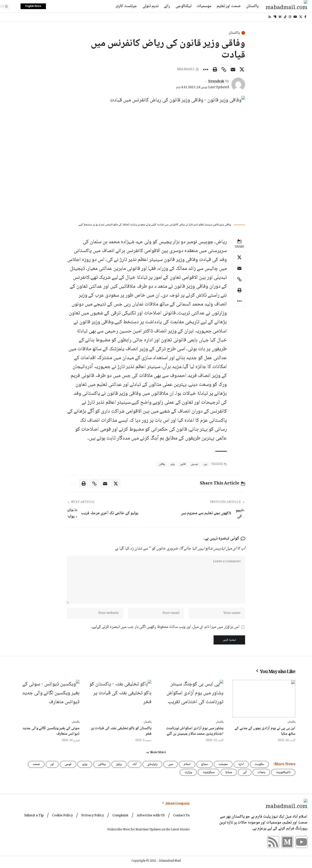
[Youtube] (301, 842)
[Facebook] (305, 16)
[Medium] (280, 16)
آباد (134, 764)
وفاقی (162, 464)
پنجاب (261, 772)
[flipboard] (275, 16)
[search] (15, 6)
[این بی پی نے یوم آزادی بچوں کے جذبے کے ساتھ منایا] (264, 699)
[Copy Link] (224, 69)
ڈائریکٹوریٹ (283, 772)
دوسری (194, 464)
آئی (245, 772)
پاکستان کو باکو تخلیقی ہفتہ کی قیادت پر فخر (121, 731)
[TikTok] (285, 16)
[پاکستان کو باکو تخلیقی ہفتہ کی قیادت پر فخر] (120, 699)
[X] (300, 16)
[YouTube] (295, 16)
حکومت (259, 764)
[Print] (215, 69)
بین (205, 464)
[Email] (233, 69)
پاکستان (234, 33)
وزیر (172, 464)
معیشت (223, 764)
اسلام (187, 764)
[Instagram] (290, 16)
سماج (204, 764)
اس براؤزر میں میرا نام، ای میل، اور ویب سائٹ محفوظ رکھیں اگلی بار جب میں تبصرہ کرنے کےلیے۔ (165, 627)
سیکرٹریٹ (209, 772)
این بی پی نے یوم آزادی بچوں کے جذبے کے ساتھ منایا (265, 731)
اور (52, 764)
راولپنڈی (152, 764)
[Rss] (269, 16)
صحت (36, 764)
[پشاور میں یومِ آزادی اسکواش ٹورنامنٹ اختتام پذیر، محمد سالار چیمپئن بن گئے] (192, 699)
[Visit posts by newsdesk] (238, 84)
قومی (68, 764)
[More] (206, 69)
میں (170, 764)
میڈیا (228, 772)
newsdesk (216, 81)
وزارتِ (188, 772)
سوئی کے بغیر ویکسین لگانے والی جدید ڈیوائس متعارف (51, 731)
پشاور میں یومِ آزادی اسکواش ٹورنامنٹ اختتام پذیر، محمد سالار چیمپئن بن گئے (194, 731)
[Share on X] (242, 69)
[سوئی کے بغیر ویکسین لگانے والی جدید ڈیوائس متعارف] (48, 699)
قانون (182, 464)
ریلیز (119, 764)
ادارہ (241, 764)
